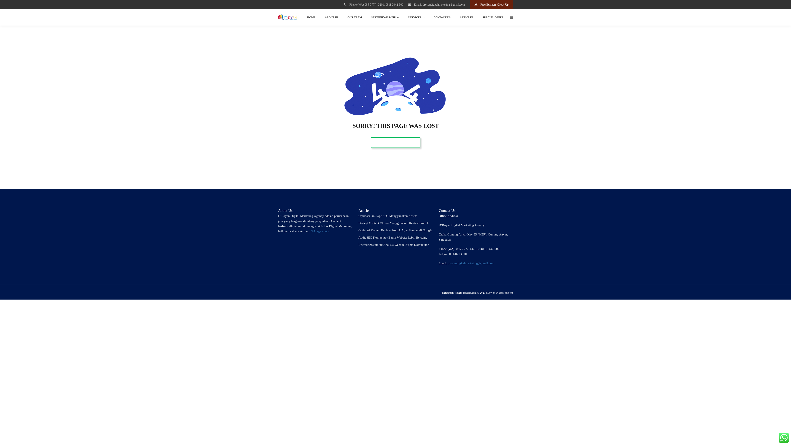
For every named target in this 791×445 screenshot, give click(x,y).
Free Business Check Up (494, 4)
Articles (466, 17)
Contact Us (442, 17)
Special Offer (493, 17)
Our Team (355, 17)
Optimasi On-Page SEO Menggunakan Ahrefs (387, 216)
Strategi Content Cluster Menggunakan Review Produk (393, 223)
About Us (331, 17)
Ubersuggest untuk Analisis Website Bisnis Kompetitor (393, 244)
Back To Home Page (395, 142)
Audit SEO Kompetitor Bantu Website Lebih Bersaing (392, 237)
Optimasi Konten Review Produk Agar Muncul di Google (395, 230)
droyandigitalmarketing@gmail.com (471, 263)
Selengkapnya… (321, 231)
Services (414, 17)
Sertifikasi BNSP (383, 17)
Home (311, 17)
